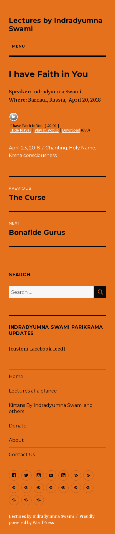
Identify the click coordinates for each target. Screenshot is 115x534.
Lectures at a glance (33, 391)
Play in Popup (46, 130)
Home (16, 376)
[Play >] (13, 117)
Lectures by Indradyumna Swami (41, 516)
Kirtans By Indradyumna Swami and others (51, 408)
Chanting (56, 148)
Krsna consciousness (33, 155)
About (16, 440)
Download (71, 130)
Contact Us (22, 454)
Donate (18, 426)
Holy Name (82, 148)
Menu (18, 46)
